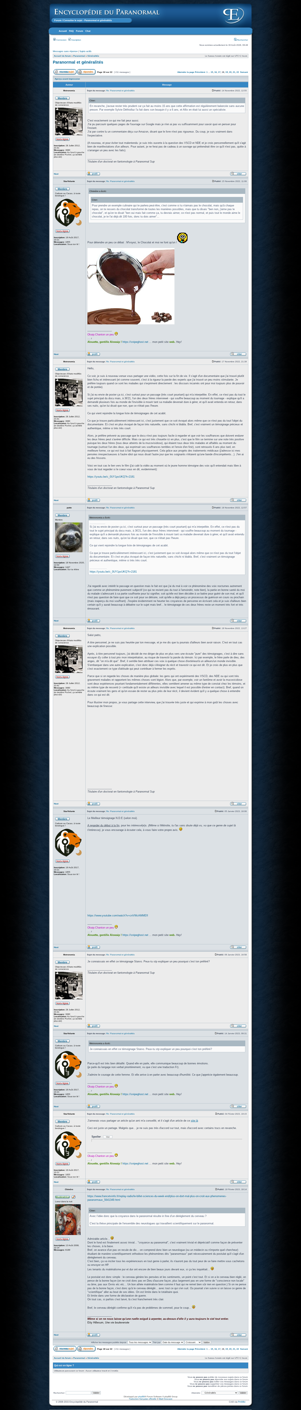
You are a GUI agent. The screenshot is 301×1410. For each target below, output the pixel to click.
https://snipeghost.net (135, 341)
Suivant (244, 72)
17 (219, 72)
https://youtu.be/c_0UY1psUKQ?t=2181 (111, 476)
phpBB (141, 1396)
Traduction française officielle (142, 1399)
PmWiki (241, 1402)
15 (212, 72)
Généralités (93, 56)
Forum (57, 20)
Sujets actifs (85, 51)
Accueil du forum (62, 56)
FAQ (71, 31)
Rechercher (242, 40)
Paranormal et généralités (78, 62)
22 (237, 72)
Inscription (76, 40)
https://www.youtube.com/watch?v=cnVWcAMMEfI (117, 915)
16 (215, 72)
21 (234, 72)
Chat (88, 31)
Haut (56, 174)
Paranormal (79, 56)
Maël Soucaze (165, 1399)
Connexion (61, 40)
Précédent (200, 72)
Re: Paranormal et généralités (120, 90)
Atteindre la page (185, 72)
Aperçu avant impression (67, 79)
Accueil (63, 31)
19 (226, 72)
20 (230, 72)
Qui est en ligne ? (64, 1365)
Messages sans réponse (65, 51)
